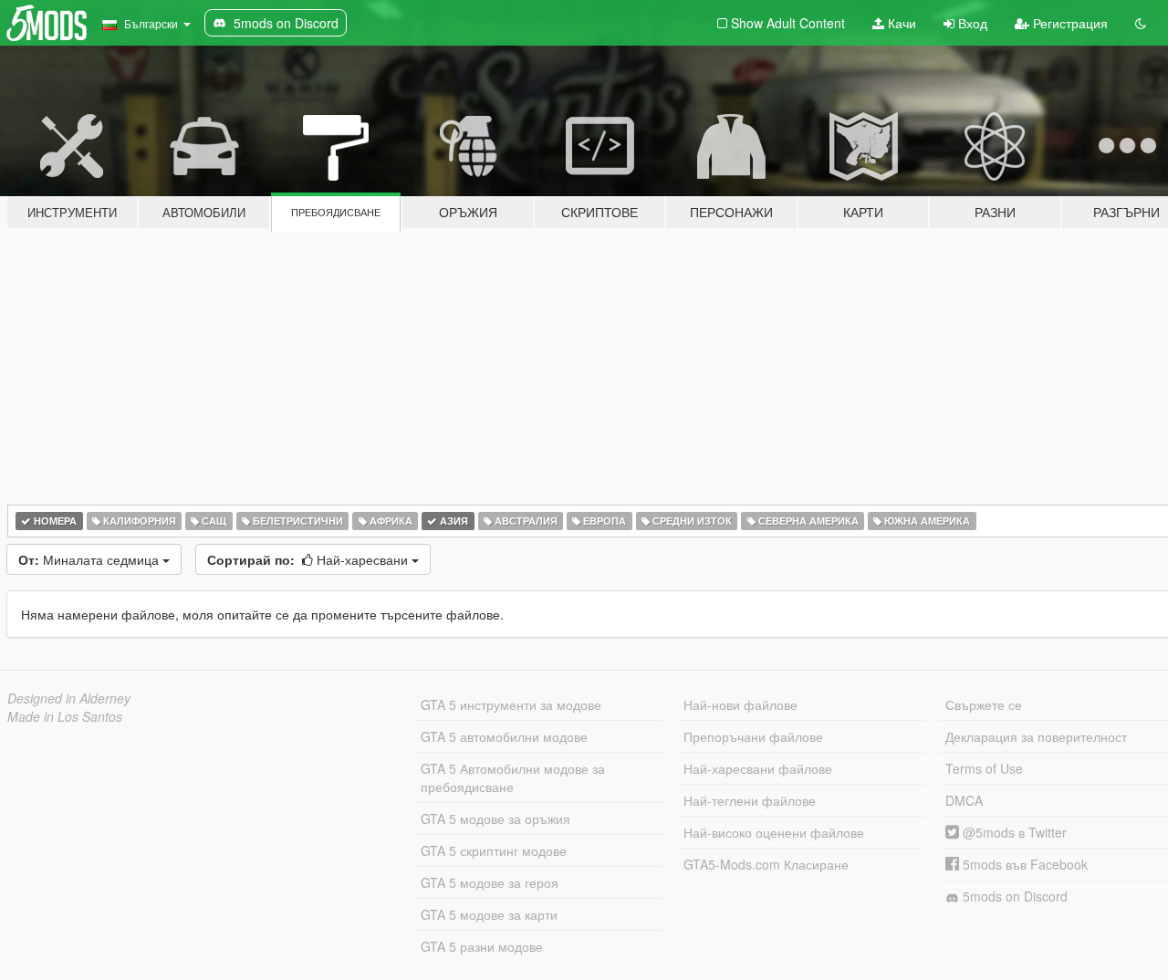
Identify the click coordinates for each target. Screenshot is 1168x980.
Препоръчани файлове (753, 736)
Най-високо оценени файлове (773, 832)
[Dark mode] (1140, 23)
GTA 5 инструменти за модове (511, 704)
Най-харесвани (309, 559)
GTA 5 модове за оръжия (495, 818)
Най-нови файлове (740, 704)
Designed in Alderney (68, 698)
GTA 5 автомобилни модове (504, 736)
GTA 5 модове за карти (489, 914)
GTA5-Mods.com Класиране (766, 864)
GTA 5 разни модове (482, 946)
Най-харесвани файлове (757, 768)
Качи (900, 23)
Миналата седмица (90, 559)
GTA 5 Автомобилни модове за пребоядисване (513, 777)
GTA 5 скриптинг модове (494, 850)
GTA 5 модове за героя (489, 882)
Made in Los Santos (64, 716)
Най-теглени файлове (749, 800)
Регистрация (1068, 23)
